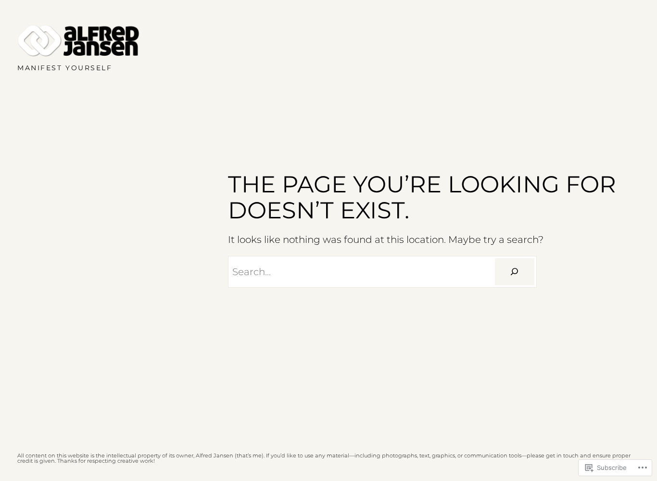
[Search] (514, 271)
